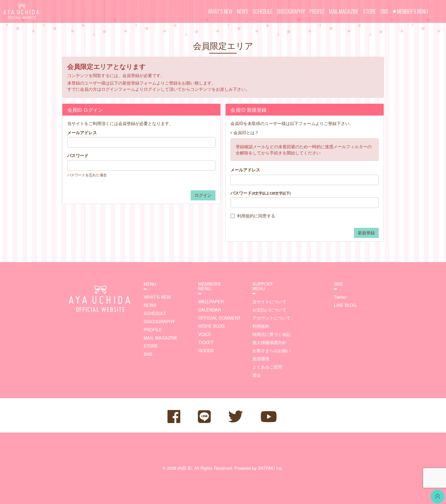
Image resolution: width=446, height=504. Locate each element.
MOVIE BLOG (211, 326)
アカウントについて (271, 318)
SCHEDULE (262, 11)
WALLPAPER (211, 301)
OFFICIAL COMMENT (219, 318)
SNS (384, 11)
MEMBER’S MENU (412, 11)
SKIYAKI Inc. (270, 468)
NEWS (242, 11)
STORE (369, 11)
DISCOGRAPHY (291, 11)
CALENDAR (209, 310)
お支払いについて (269, 310)
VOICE (204, 334)
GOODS (206, 350)
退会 (256, 375)
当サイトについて (269, 301)
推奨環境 (260, 358)
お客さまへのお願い (271, 350)
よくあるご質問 (267, 367)
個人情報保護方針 (269, 342)
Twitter (340, 297)
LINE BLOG (345, 305)
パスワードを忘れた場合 (87, 174)
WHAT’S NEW (220, 11)
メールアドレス (82, 132)
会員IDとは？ (246, 132)
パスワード (77, 155)
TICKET (206, 342)
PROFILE (317, 11)
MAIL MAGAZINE (343, 11)
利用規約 (245, 216)
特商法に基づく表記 (271, 334)
